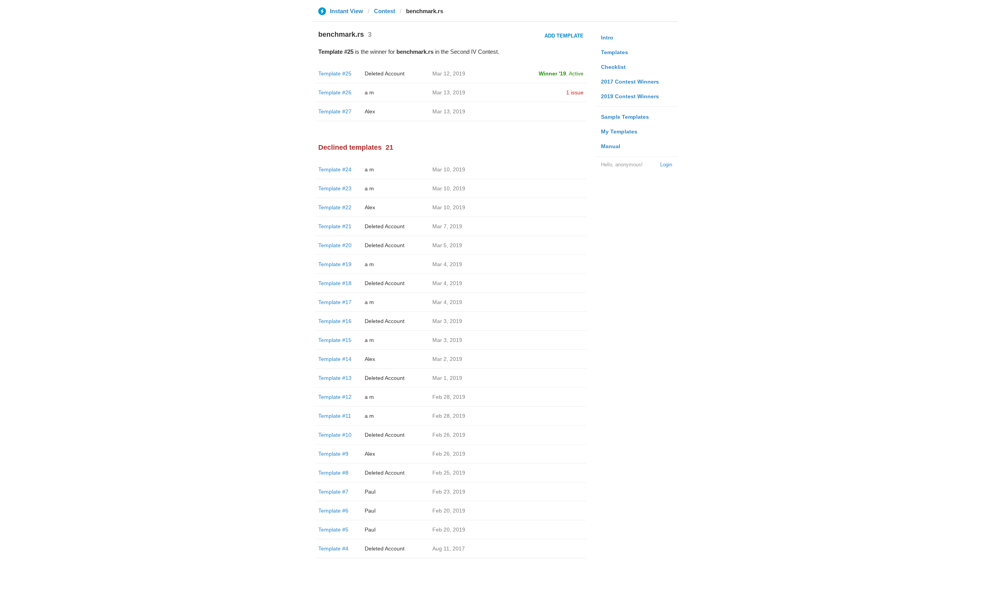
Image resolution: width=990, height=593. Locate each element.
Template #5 (333, 529)
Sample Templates (625, 117)
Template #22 (335, 207)
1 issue (575, 92)
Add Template (564, 36)
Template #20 (335, 245)
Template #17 (335, 302)
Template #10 (335, 435)
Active (576, 73)
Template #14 (335, 359)
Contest (384, 11)
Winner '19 (552, 73)
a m (369, 92)
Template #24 (335, 169)
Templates (614, 52)
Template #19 (335, 264)
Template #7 (333, 492)
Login (666, 164)
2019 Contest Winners (630, 96)
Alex (370, 111)
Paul (370, 492)
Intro (607, 37)
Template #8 (333, 473)
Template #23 (335, 188)
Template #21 (335, 226)
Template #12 (335, 397)
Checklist (613, 67)
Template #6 (333, 511)
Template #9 (333, 454)
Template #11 (334, 416)
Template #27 (335, 111)
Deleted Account (385, 73)
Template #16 (335, 321)
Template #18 (335, 283)
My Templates (619, 131)
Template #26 (335, 92)
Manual (610, 146)
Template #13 (335, 378)
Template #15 (335, 340)
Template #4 (333, 548)
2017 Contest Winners (630, 82)
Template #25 (335, 73)
